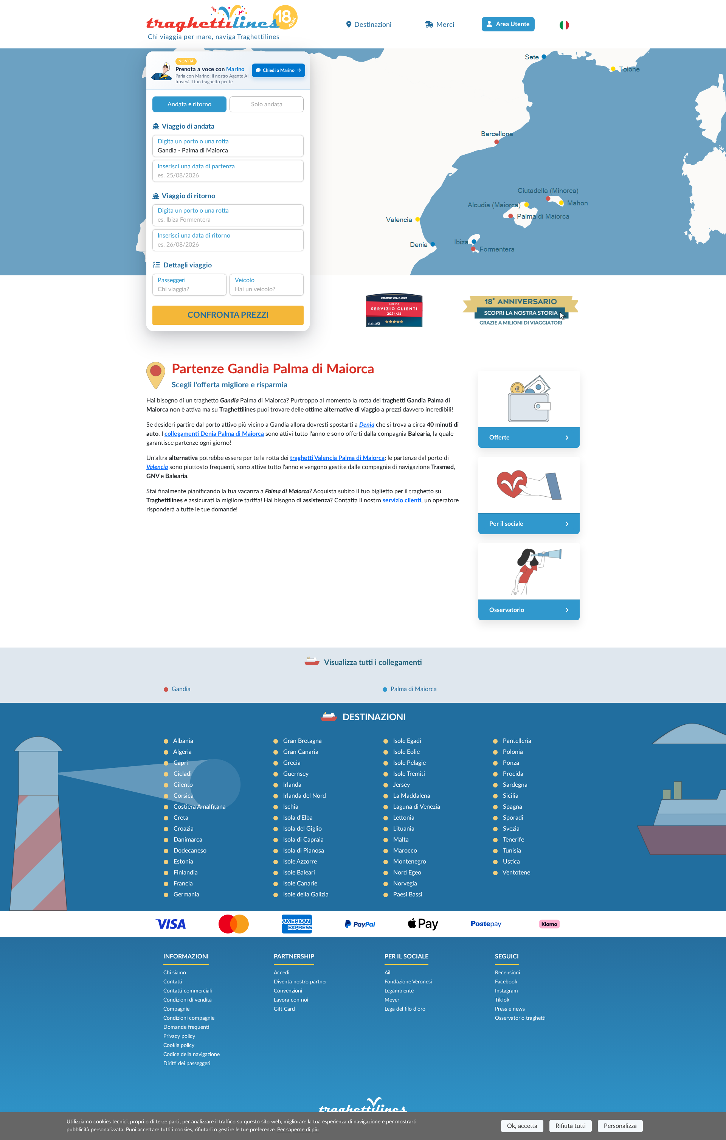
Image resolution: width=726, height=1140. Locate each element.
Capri (181, 763)
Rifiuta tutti (570, 1126)
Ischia (290, 807)
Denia (366, 425)
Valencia (157, 467)
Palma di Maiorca (414, 689)
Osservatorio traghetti (520, 1018)
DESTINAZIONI (374, 717)
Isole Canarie (300, 884)
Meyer (392, 1000)
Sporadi (513, 818)
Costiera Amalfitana (200, 807)
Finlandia (186, 873)
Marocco (405, 851)
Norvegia (405, 884)
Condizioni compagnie (188, 1018)
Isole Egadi (407, 741)
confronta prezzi (228, 315)
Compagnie (176, 1009)
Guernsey (296, 774)
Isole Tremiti (409, 774)
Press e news (510, 1009)
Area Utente (512, 24)
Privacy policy (179, 1036)
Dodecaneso (190, 851)
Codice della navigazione (191, 1054)
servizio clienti (402, 500)
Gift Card (284, 1009)
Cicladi (183, 774)
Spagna (512, 807)
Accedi (281, 972)
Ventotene (516, 873)
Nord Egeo (407, 873)
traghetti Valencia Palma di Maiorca (337, 458)
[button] (568, 25)
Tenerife (513, 840)
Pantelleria (517, 741)
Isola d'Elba (298, 818)
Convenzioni (288, 991)
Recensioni (507, 972)
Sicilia (510, 796)
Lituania (403, 829)
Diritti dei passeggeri (186, 1063)
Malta (401, 840)
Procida (513, 774)
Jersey (401, 785)
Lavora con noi (291, 1000)
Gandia (181, 689)
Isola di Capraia (303, 840)
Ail (387, 972)
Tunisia (512, 851)
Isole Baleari (299, 873)
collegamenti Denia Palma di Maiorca (214, 434)
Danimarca (188, 840)
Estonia (183, 862)
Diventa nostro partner (300, 982)
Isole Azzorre (300, 862)
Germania (186, 894)
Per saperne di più (298, 1129)
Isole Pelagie (409, 763)
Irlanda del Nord (304, 796)
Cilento (183, 785)
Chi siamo (174, 972)
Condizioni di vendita (187, 1000)
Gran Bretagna (302, 741)
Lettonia (403, 818)
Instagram (506, 991)
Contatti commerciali (187, 991)
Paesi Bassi (407, 894)
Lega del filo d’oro (405, 1009)
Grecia (292, 763)
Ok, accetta (522, 1126)
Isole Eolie (406, 752)
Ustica (511, 862)
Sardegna (515, 785)
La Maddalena (411, 796)
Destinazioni (372, 25)
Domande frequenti (186, 1027)
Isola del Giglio (302, 829)
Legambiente (399, 991)
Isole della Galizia (306, 894)
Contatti (172, 982)
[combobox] (228, 150)
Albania (183, 741)
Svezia (511, 829)
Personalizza (620, 1126)
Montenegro (409, 862)
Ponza (511, 763)
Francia (183, 884)
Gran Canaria (300, 752)
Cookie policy (178, 1045)
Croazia (184, 829)
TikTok (502, 1000)
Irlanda (292, 785)
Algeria (182, 752)
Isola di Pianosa (303, 851)
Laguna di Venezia (416, 807)
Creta (181, 818)
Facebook (506, 982)
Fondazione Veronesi (408, 982)
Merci (445, 25)
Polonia (513, 752)
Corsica (184, 796)
